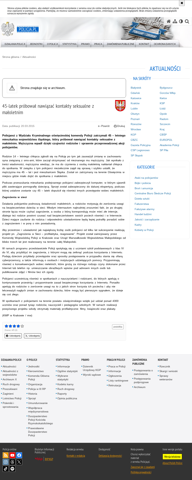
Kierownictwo (36, 371)
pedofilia (117, 327)
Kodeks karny (65, 384)
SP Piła (164, 150)
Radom (164, 119)
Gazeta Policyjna (141, 145)
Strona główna (10, 56)
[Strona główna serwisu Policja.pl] (169, 21)
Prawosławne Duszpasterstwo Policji (37, 432)
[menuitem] (15, 43)
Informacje (63, 366)
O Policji (32, 360)
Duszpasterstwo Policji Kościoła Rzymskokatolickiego (40, 420)
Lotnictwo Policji (12, 398)
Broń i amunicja (144, 188)
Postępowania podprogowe (142, 380)
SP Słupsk (137, 155)
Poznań (135, 119)
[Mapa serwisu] (175, 21)
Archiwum (140, 387)
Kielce (163, 98)
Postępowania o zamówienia (143, 372)
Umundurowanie (38, 403)
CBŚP (163, 134)
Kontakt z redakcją (76, 455)
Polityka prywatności (141, 472)
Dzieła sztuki (142, 198)
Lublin (134, 108)
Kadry (138, 224)
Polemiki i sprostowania (10, 405)
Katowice (136, 98)
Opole (163, 113)
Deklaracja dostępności (110, 455)
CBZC (134, 139)
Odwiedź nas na (12, 455)
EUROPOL (166, 139)
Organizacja (35, 384)
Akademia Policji (169, 145)
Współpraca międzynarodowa (38, 409)
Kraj (162, 129)
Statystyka (63, 360)
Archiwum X (10, 379)
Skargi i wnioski (168, 371)
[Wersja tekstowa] (181, 21)
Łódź (163, 108)
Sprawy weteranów (165, 377)
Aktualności (29, 56)
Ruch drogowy (11, 384)
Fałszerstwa (142, 203)
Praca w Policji (116, 360)
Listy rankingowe (118, 380)
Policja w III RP (37, 388)
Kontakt (163, 360)
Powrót (105, 125)
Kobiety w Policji (144, 229)
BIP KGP (49, 459)
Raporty (62, 393)
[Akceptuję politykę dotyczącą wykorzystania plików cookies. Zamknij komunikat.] (182, 3)
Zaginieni (8, 393)
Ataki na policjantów (146, 177)
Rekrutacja (114, 385)
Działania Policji (11, 360)
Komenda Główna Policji (38, 377)
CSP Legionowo (140, 150)
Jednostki (33, 366)
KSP (162, 103)
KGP (133, 134)
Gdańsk (135, 92)
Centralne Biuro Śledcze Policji (153, 193)
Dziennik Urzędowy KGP (92, 368)
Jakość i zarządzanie (147, 219)
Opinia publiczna (67, 398)
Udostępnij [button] (14, 336)
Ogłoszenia (115, 375)
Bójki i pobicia (143, 183)
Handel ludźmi (143, 214)
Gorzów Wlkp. (168, 92)
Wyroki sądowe (92, 374)
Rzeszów (136, 124)
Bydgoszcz (166, 87)
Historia (32, 393)
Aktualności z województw (10, 373)
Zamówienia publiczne (139, 362)
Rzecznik (164, 366)
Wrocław (136, 129)
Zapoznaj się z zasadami (143, 467)
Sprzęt (32, 398)
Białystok (136, 87)
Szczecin (165, 124)
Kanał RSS (6, 455)
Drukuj (121, 125)
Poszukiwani (10, 388)
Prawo (85, 360)
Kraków (135, 103)
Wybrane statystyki (62, 377)
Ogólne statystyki (67, 371)
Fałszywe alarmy (144, 209)
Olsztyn (135, 113)
